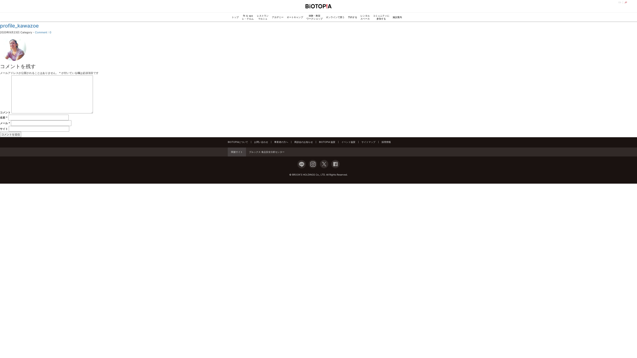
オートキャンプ (295, 17)
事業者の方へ (281, 142)
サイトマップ (368, 142)
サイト (4, 128)
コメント (5, 112)
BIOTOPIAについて (238, 142)
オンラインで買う (335, 17)
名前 (3, 117)
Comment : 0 (43, 32)
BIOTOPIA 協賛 (327, 142)
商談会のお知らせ (303, 142)
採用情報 (386, 142)
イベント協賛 (348, 142)
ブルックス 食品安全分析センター (266, 152)
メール (5, 123)
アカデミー (277, 17)
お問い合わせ (261, 142)
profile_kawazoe (19, 26)
